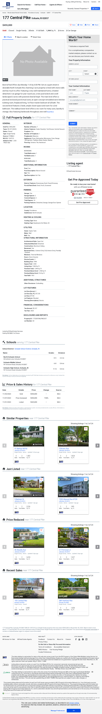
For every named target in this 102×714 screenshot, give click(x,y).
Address (74, 64)
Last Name (87, 90)
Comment (72, 111)
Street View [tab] (36, 37)
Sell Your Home (40, 5)
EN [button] (99, 2)
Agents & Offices (56, 5)
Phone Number (73, 104)
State (85, 71)
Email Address (73, 97)
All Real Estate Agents (24, 639)
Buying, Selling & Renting (73, 1)
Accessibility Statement (61, 647)
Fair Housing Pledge (56, 649)
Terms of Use (86, 153)
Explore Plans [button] (15, 694)
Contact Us (51, 639)
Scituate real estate (91, 629)
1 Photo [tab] (9, 37)
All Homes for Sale (8, 639)
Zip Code (74, 79)
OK (74, 710)
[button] (95, 8)
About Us (86, 1)
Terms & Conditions (44, 647)
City (70, 71)
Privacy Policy (42, 642)
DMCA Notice (42, 649)
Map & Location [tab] (22, 37)
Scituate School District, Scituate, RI (27, 349)
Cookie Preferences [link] (44, 652)
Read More (50, 112)
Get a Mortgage (23, 9)
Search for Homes (24, 5)
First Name (72, 90)
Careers (93, 1)
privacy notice (74, 703)
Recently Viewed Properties (78, 8)
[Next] (98, 446)
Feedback (41, 639)
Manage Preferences (58, 710)
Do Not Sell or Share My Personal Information (54, 644)
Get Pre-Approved (83, 202)
